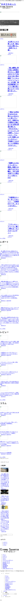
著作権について (6, 563)
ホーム (4, 554)
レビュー (5, 543)
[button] (1, 536)
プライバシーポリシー (8, 560)
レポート (5, 542)
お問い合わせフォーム (8, 568)
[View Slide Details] (9, 18)
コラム (4, 545)
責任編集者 (5, 565)
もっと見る (2, 238)
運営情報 (5, 567)
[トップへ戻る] (1, 600)
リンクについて (6, 561)
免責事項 (5, 564)
